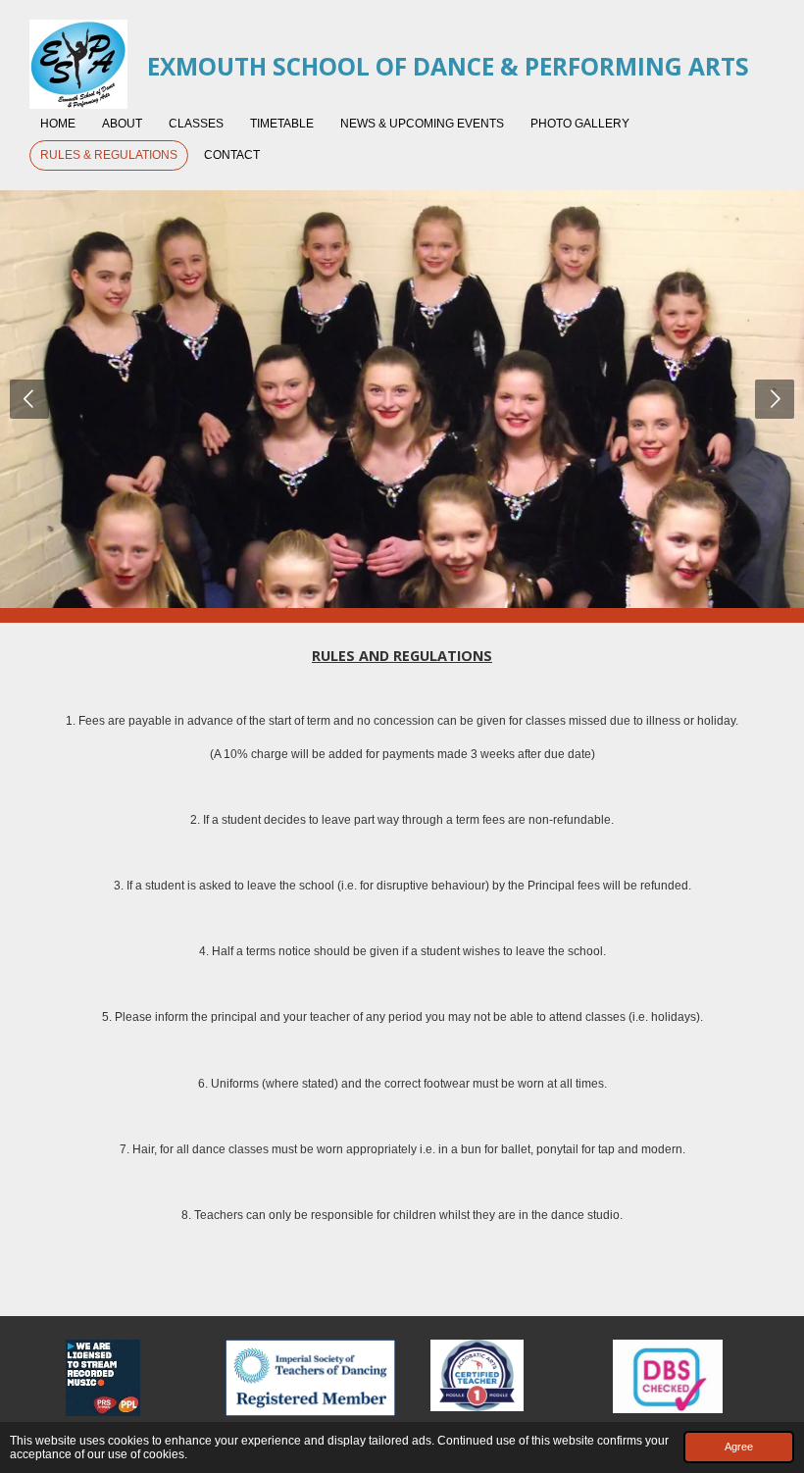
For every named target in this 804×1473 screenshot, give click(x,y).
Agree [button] (739, 1446)
